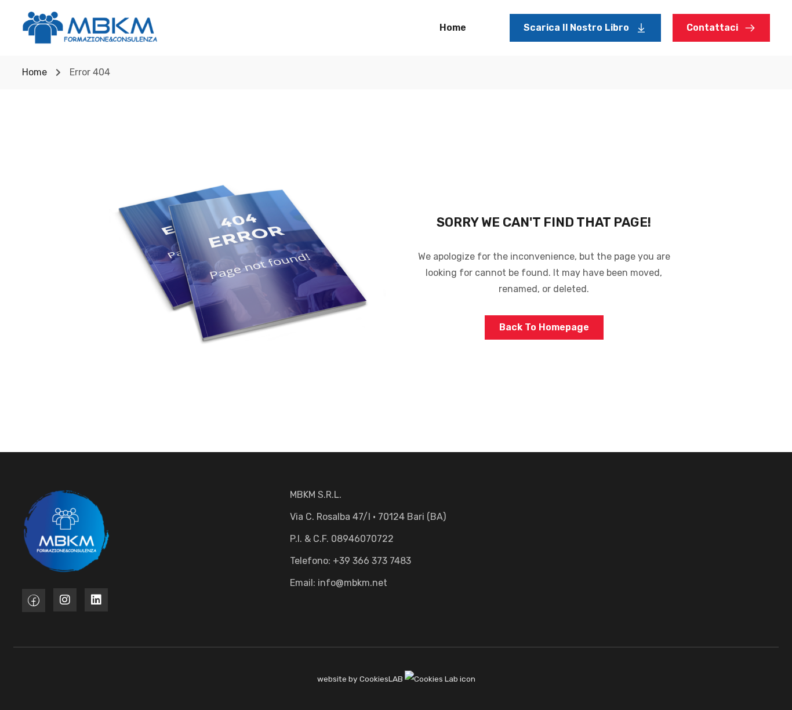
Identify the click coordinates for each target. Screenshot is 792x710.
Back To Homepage (544, 327)
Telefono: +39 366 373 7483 (350, 560)
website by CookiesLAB (361, 678)
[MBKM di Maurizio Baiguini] (90, 26)
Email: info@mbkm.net (338, 582)
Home (452, 27)
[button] (585, 28)
